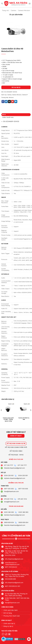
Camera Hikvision (24, 10)
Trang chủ (5, 10)
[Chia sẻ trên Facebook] (3, 101)
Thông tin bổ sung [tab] (8, 117)
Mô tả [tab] (4, 114)
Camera (13, 10)
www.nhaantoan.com (12, 564)
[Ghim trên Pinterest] (12, 101)
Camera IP (25, 94)
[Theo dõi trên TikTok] (6, 634)
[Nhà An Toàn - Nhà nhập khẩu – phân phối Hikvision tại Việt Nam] (15, 3)
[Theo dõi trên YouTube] (9, 634)
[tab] (16, 443)
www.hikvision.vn (11, 562)
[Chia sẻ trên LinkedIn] (15, 101)
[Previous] (1, 413)
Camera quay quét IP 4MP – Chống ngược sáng (8, 419)
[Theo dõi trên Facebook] (3, 634)
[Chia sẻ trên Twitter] (6, 101)
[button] (2, 3)
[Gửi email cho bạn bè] (9, 101)
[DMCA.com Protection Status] (19, 639)
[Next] (31, 413)
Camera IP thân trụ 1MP (23, 418)
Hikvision (11, 97)
